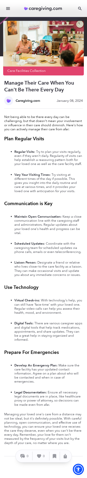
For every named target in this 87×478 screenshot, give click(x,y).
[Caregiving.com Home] (44, 8)
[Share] (65, 456)
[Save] (54, 456)
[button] (78, 469)
